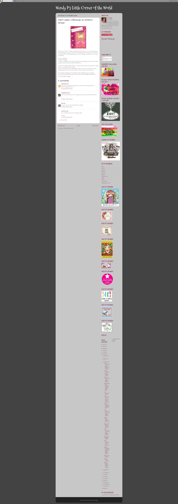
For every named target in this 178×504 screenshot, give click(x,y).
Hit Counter (114, 341)
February (106, 484)
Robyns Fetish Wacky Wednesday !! (106, 420)
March (105, 482)
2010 (104, 352)
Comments (105, 60)
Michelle (103, 173)
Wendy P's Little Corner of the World (84, 8)
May (105, 478)
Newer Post (61, 126)
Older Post (95, 126)
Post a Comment (63, 120)
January (106, 486)
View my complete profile (107, 28)
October (106, 362)
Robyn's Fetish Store (91, 74)
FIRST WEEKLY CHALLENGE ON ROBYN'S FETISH (107, 432)
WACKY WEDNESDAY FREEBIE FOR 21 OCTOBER (106, 399)
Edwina (103, 168)
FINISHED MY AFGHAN (106, 456)
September (106, 470)
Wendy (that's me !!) (106, 183)
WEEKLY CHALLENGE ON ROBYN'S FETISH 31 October (107, 366)
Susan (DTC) (104, 181)
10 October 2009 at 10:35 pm (67, 99)
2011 (104, 350)
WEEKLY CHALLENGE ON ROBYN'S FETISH (107, 380)
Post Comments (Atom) (68, 128)
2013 (104, 346)
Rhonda (103, 175)
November (106, 359)
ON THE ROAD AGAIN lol (106, 460)
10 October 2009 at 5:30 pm (67, 89)
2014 (104, 344)
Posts (104, 57)
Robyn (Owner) (105, 176)
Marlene (103, 171)
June (105, 476)
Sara (62, 103)
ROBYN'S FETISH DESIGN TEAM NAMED (106, 465)
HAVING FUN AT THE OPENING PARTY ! (106, 425)
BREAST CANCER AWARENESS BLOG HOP (107, 406)
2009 (104, 354)
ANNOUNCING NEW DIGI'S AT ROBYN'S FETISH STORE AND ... (107, 387)
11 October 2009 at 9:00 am (66, 117)
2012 (104, 348)
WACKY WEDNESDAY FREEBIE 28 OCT (106, 373)
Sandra (103, 178)
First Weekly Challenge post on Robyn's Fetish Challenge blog (72, 73)
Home (78, 126)
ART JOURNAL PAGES (106, 393)
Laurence (103, 170)
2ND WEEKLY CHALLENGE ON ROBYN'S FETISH (107, 413)
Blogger (96, 500)
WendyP (110, 18)
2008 (104, 488)
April (105, 480)
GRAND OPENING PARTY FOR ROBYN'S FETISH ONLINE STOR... (107, 450)
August (105, 473)
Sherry (103, 180)
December (106, 356)
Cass (103, 166)
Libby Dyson (63, 84)
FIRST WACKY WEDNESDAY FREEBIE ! (106, 443)
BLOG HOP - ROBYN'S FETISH (106, 438)
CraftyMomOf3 (64, 93)
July (105, 474)
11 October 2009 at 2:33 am (66, 107)
